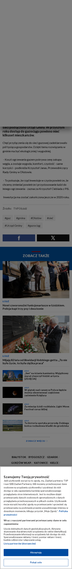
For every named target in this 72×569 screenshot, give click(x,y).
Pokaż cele (36, 562)
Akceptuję (36, 552)
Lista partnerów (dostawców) (20, 543)
